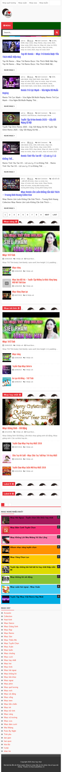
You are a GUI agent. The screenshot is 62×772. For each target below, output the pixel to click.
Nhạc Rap (8, 630)
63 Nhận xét (29, 295)
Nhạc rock (8, 690)
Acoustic (7, 613)
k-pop (6, 748)
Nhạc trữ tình (10, 308)
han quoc (8, 741)
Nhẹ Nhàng (8, 728)
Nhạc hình (8, 667)
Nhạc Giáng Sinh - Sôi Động (14, 428)
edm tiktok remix (26, 145)
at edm (54, 41)
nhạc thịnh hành (34, 79)
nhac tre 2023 (54, 149)
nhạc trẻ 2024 (26, 47)
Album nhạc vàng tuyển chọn (23, 547)
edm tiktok (24, 79)
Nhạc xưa (33, 3)
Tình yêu (7, 734)
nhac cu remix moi (41, 181)
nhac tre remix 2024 (28, 50)
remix (50, 83)
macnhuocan (31, 115)
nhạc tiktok (45, 79)
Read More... (30, 259)
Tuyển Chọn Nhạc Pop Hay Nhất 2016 (27, 443)
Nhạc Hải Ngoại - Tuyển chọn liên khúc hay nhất (31, 518)
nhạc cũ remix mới (27, 183)
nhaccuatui (34, 767)
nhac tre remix (36, 47)
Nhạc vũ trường (10, 717)
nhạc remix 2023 (27, 149)
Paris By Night (10, 731)
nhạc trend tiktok (41, 83)
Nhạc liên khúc (10, 677)
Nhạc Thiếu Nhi (10, 640)
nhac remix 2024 (49, 43)
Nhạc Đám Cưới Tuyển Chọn (23, 527)
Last (55, 215)
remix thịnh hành (26, 86)
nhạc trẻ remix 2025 (28, 83)
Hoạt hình (8, 620)
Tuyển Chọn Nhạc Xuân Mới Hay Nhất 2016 (29, 467)
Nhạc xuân (22, 3)
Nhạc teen (8, 701)
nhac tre (36, 45)
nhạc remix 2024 (27, 45)
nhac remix (29, 43)
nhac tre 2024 (52, 45)
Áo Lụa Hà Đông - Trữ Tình (22, 378)
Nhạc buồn (43, 3)
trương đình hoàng (27, 188)
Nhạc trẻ (43, 45)
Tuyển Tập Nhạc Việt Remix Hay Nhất (26, 597)
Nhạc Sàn (8, 636)
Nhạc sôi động (10, 694)
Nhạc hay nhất (11, 395)
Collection (8, 616)
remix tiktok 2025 (48, 86)
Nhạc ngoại (8, 680)
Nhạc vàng (9, 221)
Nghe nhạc (9, 70)
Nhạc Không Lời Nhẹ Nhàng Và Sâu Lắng (28, 537)
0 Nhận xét (19, 259)
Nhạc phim (8, 684)
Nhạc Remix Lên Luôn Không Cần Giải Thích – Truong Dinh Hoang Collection (31, 193)
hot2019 (24, 115)
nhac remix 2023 (45, 147)
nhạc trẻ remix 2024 (43, 50)
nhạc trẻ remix (47, 47)
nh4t (34, 145)
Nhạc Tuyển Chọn (11, 643)
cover (54, 113)
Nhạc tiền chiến (10, 704)
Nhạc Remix (38, 43)
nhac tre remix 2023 (50, 151)
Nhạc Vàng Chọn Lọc (20, 292)
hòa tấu (7, 744)
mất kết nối (55, 179)
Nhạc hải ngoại (10, 670)
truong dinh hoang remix (40, 185)
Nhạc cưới (8, 657)
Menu (8, 26)
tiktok (49, 115)
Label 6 (7, 493)
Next (47, 215)
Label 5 (7, 484)
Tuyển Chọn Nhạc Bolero (22, 366)
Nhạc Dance (9, 623)
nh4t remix (41, 145)
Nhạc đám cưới (10, 724)
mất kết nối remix (28, 181)
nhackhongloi (42, 115)
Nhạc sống (8, 697)
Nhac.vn (41, 767)
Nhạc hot (7, 663)
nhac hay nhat (37, 762)
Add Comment (42, 41)
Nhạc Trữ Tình (8, 255)
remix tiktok (37, 86)
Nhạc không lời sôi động (21, 577)
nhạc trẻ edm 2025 (27, 81)
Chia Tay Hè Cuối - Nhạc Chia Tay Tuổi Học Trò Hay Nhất (34, 455)
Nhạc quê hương (9, 3)
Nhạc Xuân (8, 647)
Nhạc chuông (9, 653)
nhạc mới (48, 145)
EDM (22, 43)
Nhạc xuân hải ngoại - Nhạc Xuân (25, 587)
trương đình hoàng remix (43, 188)
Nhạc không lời (10, 674)
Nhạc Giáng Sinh (11, 626)
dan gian (7, 738)
